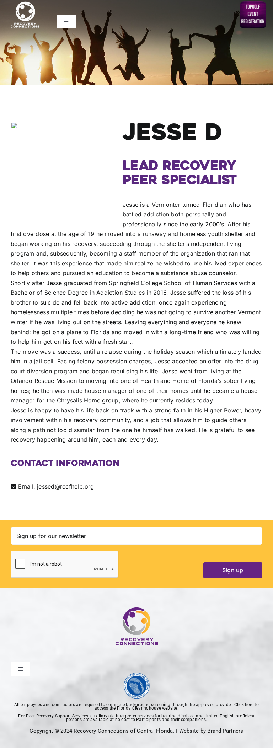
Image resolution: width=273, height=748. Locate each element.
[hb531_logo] (136, 675)
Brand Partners (225, 731)
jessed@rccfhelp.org (65, 486)
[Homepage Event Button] (253, 4)
